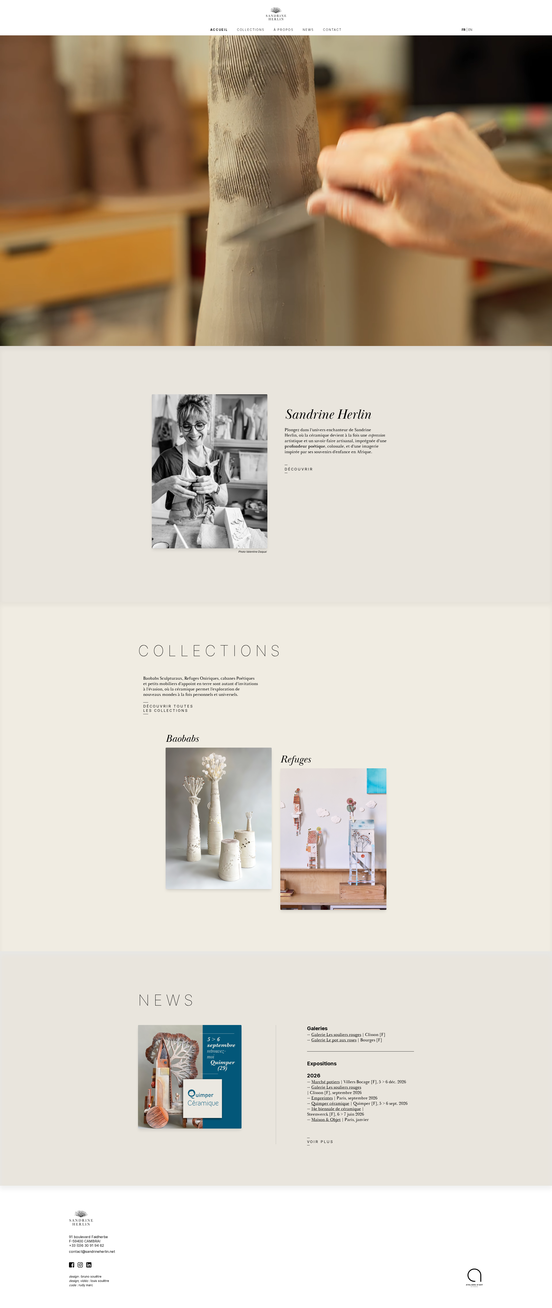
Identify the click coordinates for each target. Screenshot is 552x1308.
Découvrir (299, 469)
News (308, 29)
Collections (251, 29)
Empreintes (322, 1098)
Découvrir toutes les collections (168, 708)
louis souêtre (100, 1281)
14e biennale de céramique (336, 1108)
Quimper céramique (330, 1103)
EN (470, 29)
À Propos (284, 29)
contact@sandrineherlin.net (92, 1251)
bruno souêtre (91, 1276)
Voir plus (320, 1142)
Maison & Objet (326, 1119)
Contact (332, 29)
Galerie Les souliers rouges (336, 1034)
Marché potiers (325, 1082)
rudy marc (86, 1285)
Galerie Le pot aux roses (333, 1040)
